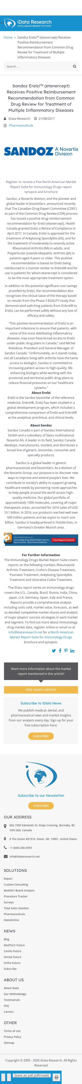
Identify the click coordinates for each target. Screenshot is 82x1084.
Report (8, 878)
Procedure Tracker (16, 896)
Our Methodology (15, 994)
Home (8, 37)
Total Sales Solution (16, 908)
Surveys (9, 902)
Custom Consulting (16, 884)
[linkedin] (9, 1077)
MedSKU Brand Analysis (19, 890)
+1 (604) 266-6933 (21, 848)
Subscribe (41, 736)
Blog (6, 939)
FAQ (6, 1006)
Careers (9, 1011)
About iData (11, 988)
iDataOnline (11, 920)
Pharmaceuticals (21, 125)
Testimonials (12, 1000)
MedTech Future (14, 945)
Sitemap (9, 1043)
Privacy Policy (12, 1037)
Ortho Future (12, 963)
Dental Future (12, 957)
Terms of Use (12, 1031)
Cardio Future (12, 951)
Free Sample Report (41, 690)
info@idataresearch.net (25, 632)
